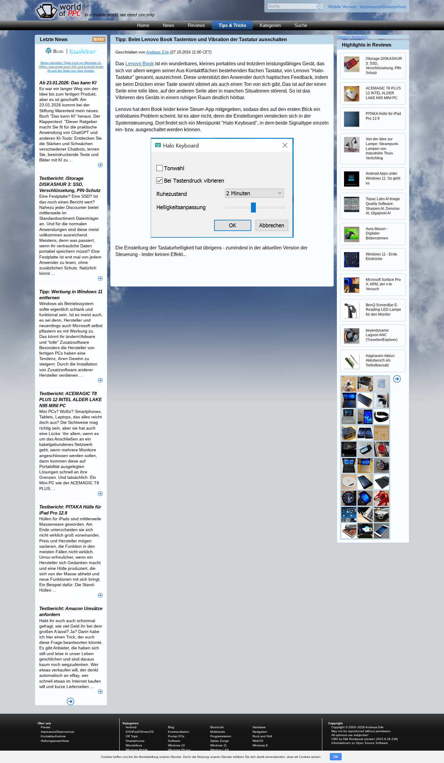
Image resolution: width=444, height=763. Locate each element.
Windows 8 (260, 745)
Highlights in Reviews (366, 44)
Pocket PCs (176, 736)
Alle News (70, 701)
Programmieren (220, 736)
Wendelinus (134, 745)
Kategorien (270, 25)
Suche (300, 25)
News (168, 25)
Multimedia (217, 731)
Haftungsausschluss (55, 740)
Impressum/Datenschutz (383, 6)
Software (174, 740)
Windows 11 (218, 745)
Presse (45, 727)
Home (143, 25)
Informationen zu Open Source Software (359, 743)
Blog (57, 51)
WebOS (258, 740)
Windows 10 (176, 745)
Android (131, 727)
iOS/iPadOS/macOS (140, 731)
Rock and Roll (262, 736)
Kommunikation (178, 731)
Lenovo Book (139, 63)
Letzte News (54, 39)
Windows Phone (179, 750)
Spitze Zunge (219, 740)
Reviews (196, 25)
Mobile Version (342, 6)
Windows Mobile (137, 750)
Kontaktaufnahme (53, 736)
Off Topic (132, 736)
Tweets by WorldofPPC (352, 36)
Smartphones (135, 740)
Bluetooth (217, 727)
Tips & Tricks (232, 25)
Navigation (260, 731)
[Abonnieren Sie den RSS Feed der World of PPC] (98, 41)
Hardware (259, 727)
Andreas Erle (157, 52)
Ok (335, 756)
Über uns (44, 723)
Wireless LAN (219, 750)
